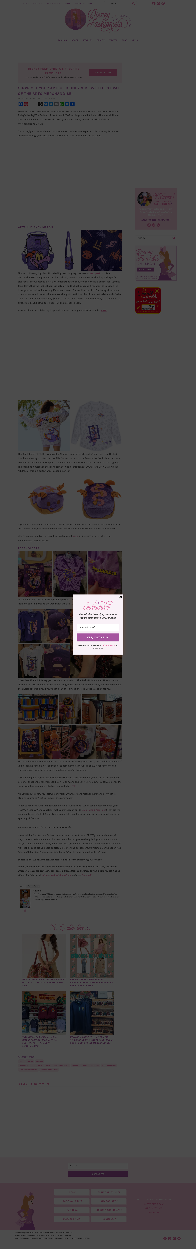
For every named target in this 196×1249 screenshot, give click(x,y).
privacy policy (108, 645)
